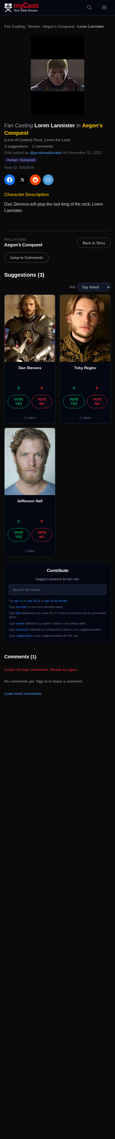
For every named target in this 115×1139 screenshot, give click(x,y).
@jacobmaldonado (46, 152)
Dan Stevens (29, 368)
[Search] (89, 7)
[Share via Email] (48, 179)
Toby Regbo (85, 368)
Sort (72, 287)
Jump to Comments (26, 257)
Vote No (41, 402)
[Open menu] (104, 7)
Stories (34, 26)
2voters (30, 418)
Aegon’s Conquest (58, 26)
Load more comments (22, 693)
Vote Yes (18, 402)
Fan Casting (14, 26)
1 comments (42, 146)
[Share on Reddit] (35, 179)
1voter (30, 551)
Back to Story (94, 243)
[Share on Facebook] (9, 179)
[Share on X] (22, 179)
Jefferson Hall (30, 501)
